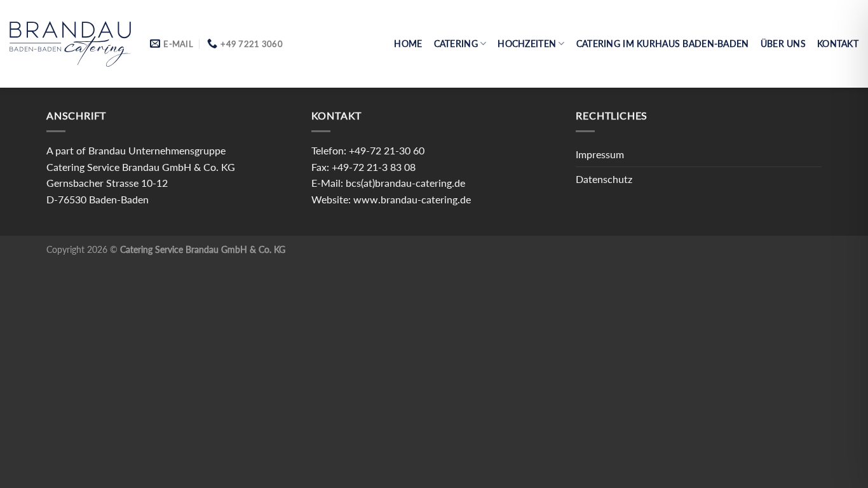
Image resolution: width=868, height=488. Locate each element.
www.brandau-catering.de (412, 199)
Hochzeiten (527, 43)
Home (408, 43)
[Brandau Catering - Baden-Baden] (70, 44)
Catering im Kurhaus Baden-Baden (662, 43)
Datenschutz (604, 179)
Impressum (600, 154)
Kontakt (837, 43)
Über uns (783, 43)
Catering (456, 43)
